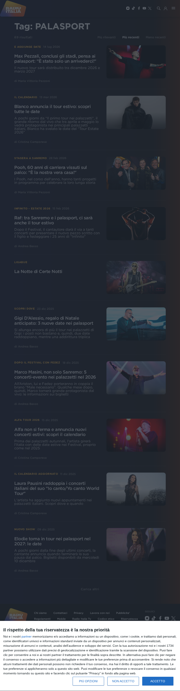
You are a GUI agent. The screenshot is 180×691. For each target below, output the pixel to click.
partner (27, 636)
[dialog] (90, 656)
